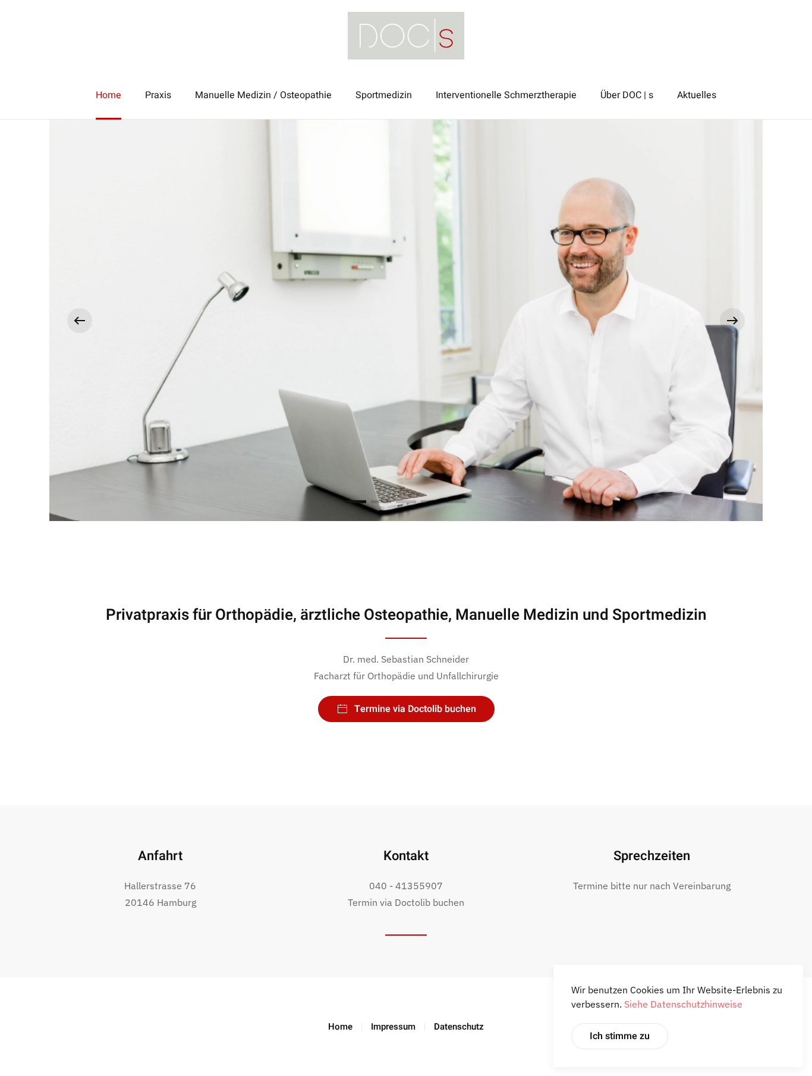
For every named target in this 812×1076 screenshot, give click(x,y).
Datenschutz (459, 1026)
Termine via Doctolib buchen (415, 709)
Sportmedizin (383, 95)
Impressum (393, 1026)
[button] (79, 320)
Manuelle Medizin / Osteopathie (263, 95)
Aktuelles (696, 95)
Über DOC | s (626, 95)
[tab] (356, 501)
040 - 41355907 (406, 886)
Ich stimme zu (620, 1036)
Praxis (158, 95)
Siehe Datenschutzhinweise (683, 1004)
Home (108, 95)
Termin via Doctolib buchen (406, 902)
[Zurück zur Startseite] (406, 35)
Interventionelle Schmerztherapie (506, 95)
